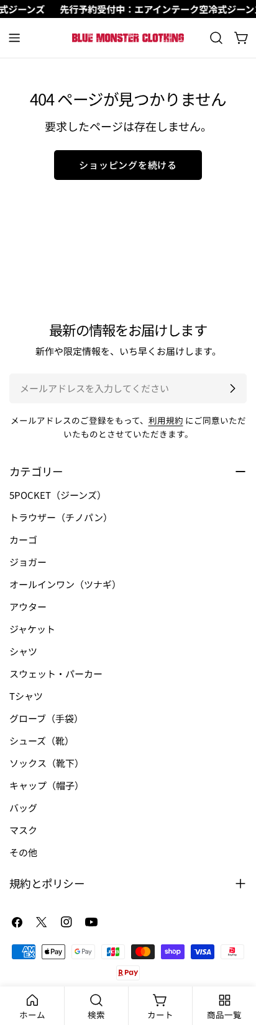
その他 (23, 852)
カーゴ (23, 539)
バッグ (23, 807)
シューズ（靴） (41, 740)
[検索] (216, 37)
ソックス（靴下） (46, 762)
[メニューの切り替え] (14, 37)
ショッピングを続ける (128, 164)
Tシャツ (26, 695)
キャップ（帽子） (46, 785)
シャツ (23, 651)
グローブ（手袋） (46, 718)
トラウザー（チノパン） (60, 517)
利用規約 (166, 420)
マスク (23, 829)
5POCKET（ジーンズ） (57, 494)
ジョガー (28, 561)
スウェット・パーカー (56, 673)
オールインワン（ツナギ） (65, 584)
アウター (28, 606)
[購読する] (232, 388)
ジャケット (32, 628)
